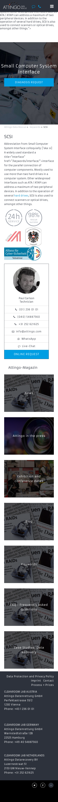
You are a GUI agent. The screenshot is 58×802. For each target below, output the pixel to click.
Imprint (36, 680)
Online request (26, 354)
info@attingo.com (28, 331)
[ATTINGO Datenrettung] (14, 5)
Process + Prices (42, 684)
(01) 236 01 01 (28, 309)
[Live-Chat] (34, 6)
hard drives (21, 195)
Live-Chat (29, 346)
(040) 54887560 (28, 316)
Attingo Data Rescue (15, 127)
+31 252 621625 (29, 324)
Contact (48, 680)
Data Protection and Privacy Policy (30, 676)
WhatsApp (29, 338)
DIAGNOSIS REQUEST (29, 82)
